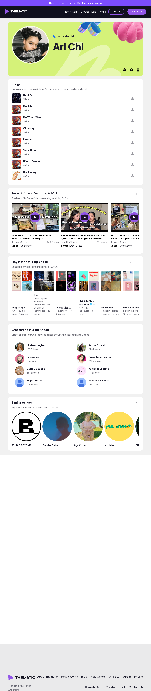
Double (27, 106)
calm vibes (107, 307)
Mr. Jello (109, 445)
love (36, 295)
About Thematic (47, 676)
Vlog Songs (18, 307)
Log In (116, 11)
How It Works (71, 11)
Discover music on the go (75, 2)
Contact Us (136, 687)
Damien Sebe (50, 445)
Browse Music (88, 11)
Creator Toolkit (115, 687)
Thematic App (93, 687)
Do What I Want (32, 117)
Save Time (29, 150)
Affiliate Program (120, 676)
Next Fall (28, 95)
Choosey (29, 128)
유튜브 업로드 (63, 307)
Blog (84, 676)
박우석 (69, 310)
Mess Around (31, 139)
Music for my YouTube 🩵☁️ (87, 302)
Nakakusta (84, 310)
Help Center (98, 676)
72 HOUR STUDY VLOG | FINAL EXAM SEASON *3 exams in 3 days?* (32, 237)
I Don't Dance (31, 161)
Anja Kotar (79, 445)
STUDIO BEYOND (21, 445)
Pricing (102, 11)
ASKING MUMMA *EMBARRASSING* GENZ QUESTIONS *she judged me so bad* (84, 237)
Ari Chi (26, 98)
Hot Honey (29, 172)
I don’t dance (131, 307)
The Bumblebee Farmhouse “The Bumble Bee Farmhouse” (42, 304)
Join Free (137, 11)
